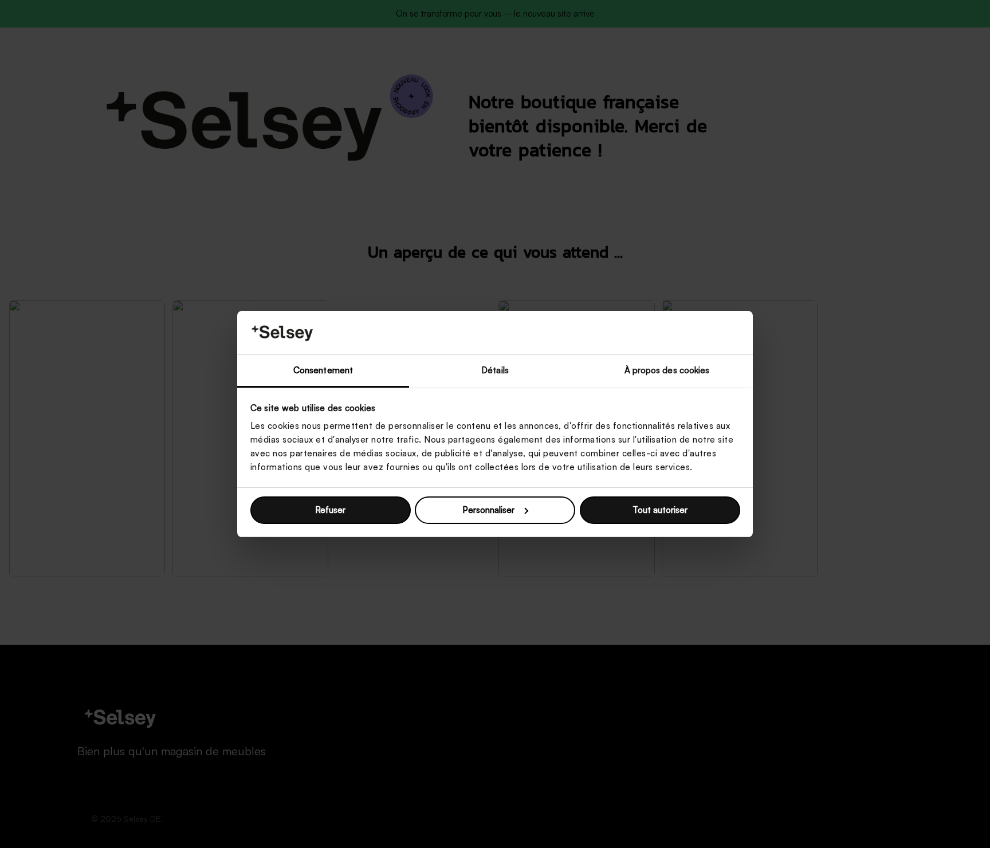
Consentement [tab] (323, 370)
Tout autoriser (660, 509)
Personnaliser (488, 509)
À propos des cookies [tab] (667, 370)
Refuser (330, 509)
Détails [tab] (495, 370)
